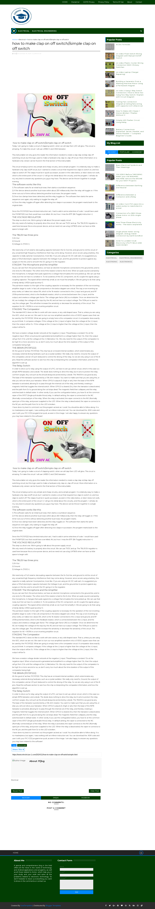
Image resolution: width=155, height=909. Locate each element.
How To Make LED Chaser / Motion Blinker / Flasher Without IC (128, 113)
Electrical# (22, 745)
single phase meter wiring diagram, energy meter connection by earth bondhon (129, 234)
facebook (85, 798)
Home (14, 39)
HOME (65, 2)
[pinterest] (117, 905)
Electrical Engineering (44, 31)
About (129, 2)
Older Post (94, 791)
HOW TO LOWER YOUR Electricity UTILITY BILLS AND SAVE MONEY (129, 243)
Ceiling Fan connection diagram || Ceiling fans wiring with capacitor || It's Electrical (129, 104)
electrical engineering (131, 258)
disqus (55, 798)
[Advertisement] (56, 75)
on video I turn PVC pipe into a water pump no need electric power (130, 206)
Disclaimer (75, 2)
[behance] (133, 905)
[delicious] (141, 905)
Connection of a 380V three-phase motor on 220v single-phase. (129, 215)
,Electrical (37, 53)
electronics (126, 261)
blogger (26, 798)
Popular (124, 152)
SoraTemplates (26, 906)
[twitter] (110, 905)
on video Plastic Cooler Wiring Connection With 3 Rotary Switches (129, 65)
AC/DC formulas (123, 44)
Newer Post (17, 791)
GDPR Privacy (89, 2)
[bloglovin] (121, 905)
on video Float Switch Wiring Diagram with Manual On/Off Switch (129, 56)
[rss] (129, 905)
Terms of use (118, 2)
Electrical (24, 31)
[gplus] (114, 905)
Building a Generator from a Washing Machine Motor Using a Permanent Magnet (129, 83)
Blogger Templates (53, 906)
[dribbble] (125, 905)
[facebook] (106, 905)
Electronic (111, 261)
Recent (112, 152)
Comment (137, 152)
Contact (139, 2)
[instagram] (137, 905)
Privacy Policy (103, 2)
